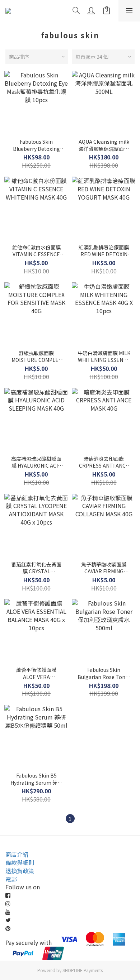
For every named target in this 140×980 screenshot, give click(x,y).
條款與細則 (19, 862)
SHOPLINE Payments (82, 970)
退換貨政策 (19, 870)
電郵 (11, 879)
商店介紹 (16, 854)
